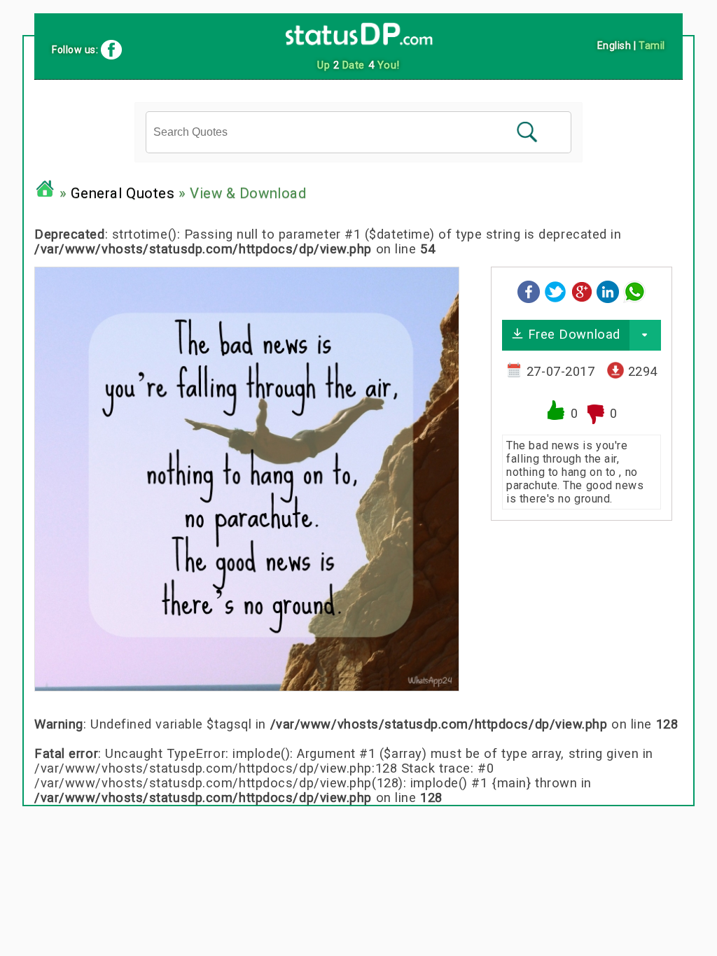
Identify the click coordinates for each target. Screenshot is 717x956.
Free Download (572, 334)
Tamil (652, 45)
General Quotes (123, 193)
